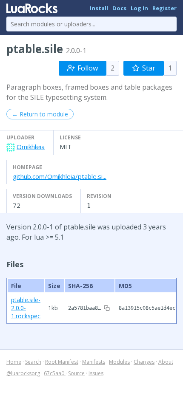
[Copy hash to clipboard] (107, 308)
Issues (96, 373)
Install (99, 8)
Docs (119, 8)
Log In (139, 8)
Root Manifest (61, 361)
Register (164, 8)
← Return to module (40, 114)
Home (13, 361)
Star (148, 68)
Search (33, 361)
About (165, 361)
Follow (87, 68)
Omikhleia (31, 146)
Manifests (93, 361)
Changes (144, 361)
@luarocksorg (23, 373)
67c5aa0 (55, 373)
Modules (119, 361)
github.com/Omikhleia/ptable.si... (59, 176)
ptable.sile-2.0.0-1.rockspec (25, 308)
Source (76, 373)
